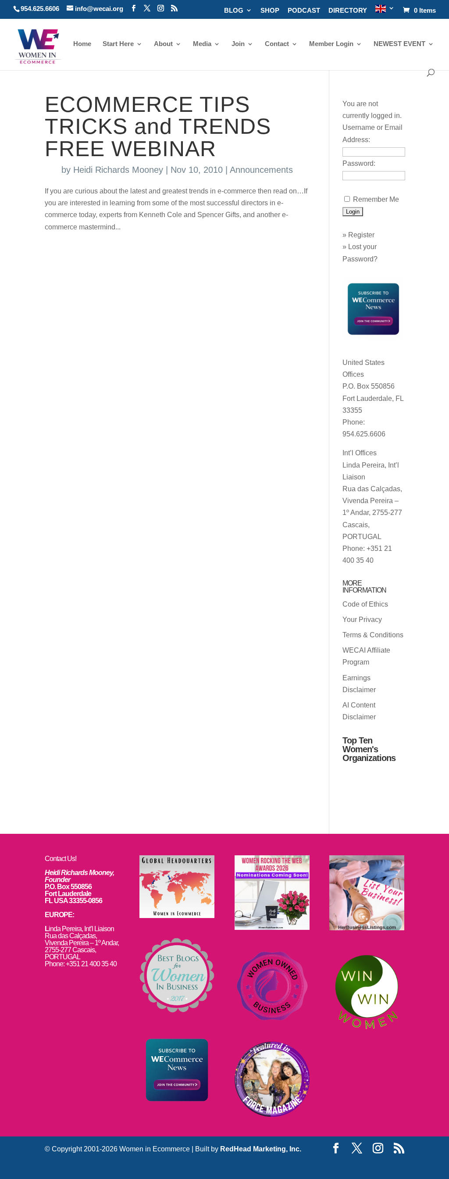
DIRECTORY (347, 10)
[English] (385, 11)
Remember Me (376, 199)
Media (202, 44)
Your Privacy (362, 619)
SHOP (269, 10)
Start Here (118, 44)
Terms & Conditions (372, 635)
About (163, 44)
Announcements (261, 170)
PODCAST (304, 10)
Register (361, 235)
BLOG (233, 10)
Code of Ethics (365, 604)
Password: (358, 163)
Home (82, 44)
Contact (277, 44)
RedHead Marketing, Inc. (260, 1149)
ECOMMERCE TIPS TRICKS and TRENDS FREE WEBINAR (158, 126)
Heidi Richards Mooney (118, 170)
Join (238, 44)
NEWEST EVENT (399, 44)
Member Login (331, 44)
